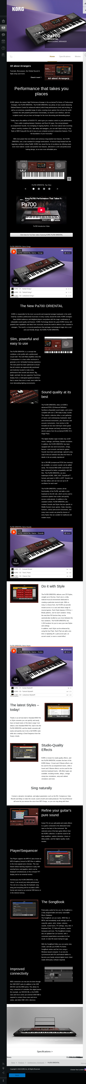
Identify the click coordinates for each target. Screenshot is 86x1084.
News (4, 1064)
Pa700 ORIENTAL (53, 1063)
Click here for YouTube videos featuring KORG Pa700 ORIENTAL (41, 235)
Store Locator (4, 55)
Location (4, 1068)
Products (4, 28)
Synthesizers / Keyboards (36, 1063)
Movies (78, 56)
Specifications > (45, 1051)
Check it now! (35, 77)
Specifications (64, 56)
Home (4, 21)
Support (4, 48)
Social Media (4, 1073)
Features (4, 34)
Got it (17, 1075)
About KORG (4, 1080)
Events (4, 41)
